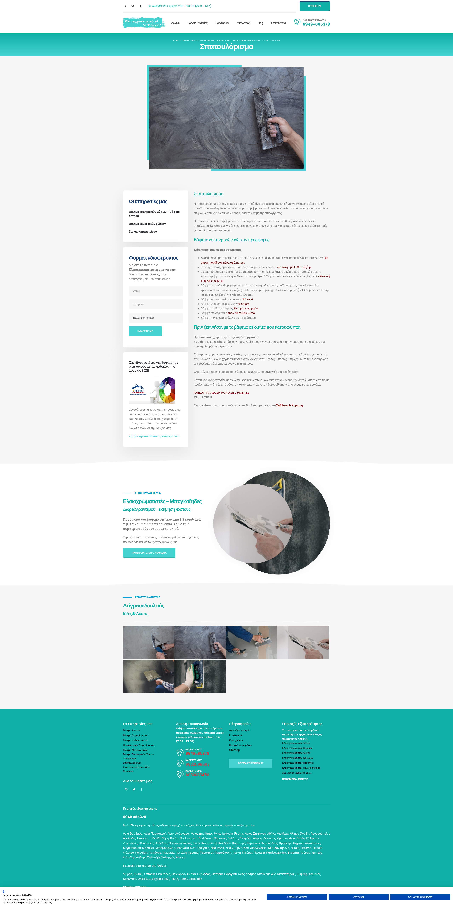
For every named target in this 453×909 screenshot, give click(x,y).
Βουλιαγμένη (188, 838)
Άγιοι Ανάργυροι (179, 833)
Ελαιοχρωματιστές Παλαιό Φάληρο (301, 767)
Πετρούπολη (222, 852)
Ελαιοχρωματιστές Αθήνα (296, 753)
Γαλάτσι (233, 838)
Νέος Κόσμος (247, 874)
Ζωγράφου (130, 843)
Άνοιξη (304, 833)
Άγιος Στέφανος (255, 833)
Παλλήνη (141, 852)
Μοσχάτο (183, 848)
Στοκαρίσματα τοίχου (143, 232)
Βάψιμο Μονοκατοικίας (135, 750)
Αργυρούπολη (320, 833)
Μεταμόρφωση (165, 848)
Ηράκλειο (161, 843)
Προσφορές (223, 23)
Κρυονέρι (285, 843)
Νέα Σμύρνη (234, 848)
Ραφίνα (271, 852)
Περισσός (203, 874)
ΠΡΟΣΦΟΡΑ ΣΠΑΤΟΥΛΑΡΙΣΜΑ (149, 552)
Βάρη (165, 838)
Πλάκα (191, 874)
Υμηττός (316, 852)
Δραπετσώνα (286, 838)
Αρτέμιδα (129, 838)
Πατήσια (217, 874)
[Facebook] (140, 6)
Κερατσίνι (253, 843)
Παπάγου (154, 852)
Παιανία (306, 848)
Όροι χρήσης (236, 740)
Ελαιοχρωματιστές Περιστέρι (298, 763)
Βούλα (174, 838)
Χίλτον (138, 874)
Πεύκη (237, 852)
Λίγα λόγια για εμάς (239, 730)
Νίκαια (295, 848)
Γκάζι (165, 879)
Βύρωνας (220, 838)
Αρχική (175, 23)
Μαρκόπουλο (132, 848)
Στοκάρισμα (129, 758)
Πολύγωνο (179, 874)
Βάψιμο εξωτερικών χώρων (147, 224)
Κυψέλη (302, 874)
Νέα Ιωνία (217, 848)
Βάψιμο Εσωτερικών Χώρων (138, 754)
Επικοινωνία (278, 23)
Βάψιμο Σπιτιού (131, 730)
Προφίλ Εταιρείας (197, 23)
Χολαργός (167, 857)
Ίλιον (196, 843)
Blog (260, 23)
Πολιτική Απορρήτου (240, 745)
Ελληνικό (312, 838)
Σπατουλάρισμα (132, 763)
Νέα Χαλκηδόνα (278, 848)
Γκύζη (175, 879)
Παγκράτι (230, 874)
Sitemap (234, 750)
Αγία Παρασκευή (155, 833)
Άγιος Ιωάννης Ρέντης (228, 833)
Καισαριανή (209, 843)
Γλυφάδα (246, 838)
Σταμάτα (293, 852)
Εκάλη (300, 838)
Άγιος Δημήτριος (202, 833)
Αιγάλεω (282, 833)
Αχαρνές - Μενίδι (148, 838)
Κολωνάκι (129, 879)
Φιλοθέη (128, 857)
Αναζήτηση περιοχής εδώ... (297, 772)
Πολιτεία (259, 852)
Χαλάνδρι (153, 857)
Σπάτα (281, 852)
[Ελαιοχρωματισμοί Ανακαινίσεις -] (144, 23)
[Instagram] (125, 6)
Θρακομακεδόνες (180, 843)
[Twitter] (132, 6)
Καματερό (238, 843)
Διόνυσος (269, 838)
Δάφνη (257, 838)
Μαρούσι (148, 848)
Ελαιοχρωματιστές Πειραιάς (297, 748)
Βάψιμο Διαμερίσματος (135, 735)
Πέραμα (193, 852)
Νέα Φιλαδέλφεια (255, 848)
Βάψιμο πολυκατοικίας (135, 740)
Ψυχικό (180, 857)
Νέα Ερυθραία (199, 848)
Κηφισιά (298, 843)
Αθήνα (271, 833)
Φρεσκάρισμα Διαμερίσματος (139, 745)
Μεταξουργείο (266, 874)
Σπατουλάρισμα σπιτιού (136, 767)
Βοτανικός (195, 879)
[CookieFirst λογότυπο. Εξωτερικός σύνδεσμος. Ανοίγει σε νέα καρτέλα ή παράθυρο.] (4, 891)
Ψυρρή (127, 874)
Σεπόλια (149, 874)
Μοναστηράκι (286, 874)
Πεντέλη (181, 852)
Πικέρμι (247, 852)
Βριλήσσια (206, 838)
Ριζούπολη (163, 874)
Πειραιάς (168, 852)
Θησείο (142, 879)
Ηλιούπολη (146, 843)
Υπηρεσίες (243, 23)
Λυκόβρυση (312, 843)
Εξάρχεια (154, 879)
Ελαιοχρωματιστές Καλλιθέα (297, 758)
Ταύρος (305, 852)
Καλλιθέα (224, 843)
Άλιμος (294, 833)
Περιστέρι (206, 852)
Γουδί (183, 879)
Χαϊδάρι (140, 857)
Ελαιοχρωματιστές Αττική (296, 743)
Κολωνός (314, 874)
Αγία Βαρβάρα (132, 833)
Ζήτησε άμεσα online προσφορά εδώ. (154, 436)
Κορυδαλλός (269, 843)
